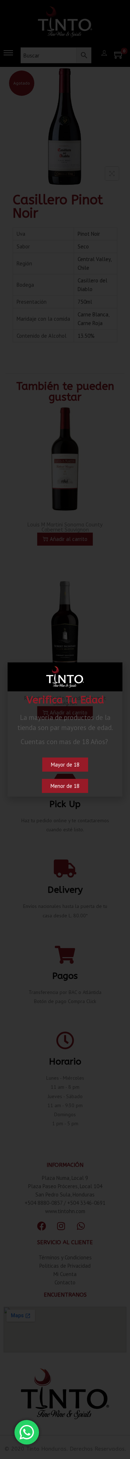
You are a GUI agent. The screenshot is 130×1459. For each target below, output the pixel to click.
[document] (65, 729)
